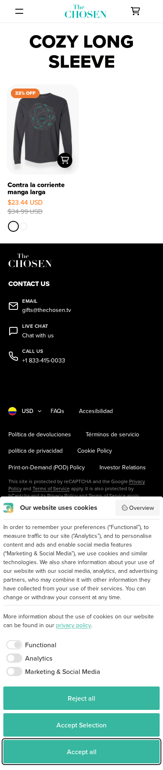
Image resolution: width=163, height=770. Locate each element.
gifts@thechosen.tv (46, 310)
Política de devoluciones (39, 434)
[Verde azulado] (23, 226)
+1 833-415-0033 (43, 361)
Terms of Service (51, 488)
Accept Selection (81, 724)
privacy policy (73, 625)
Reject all (81, 698)
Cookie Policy (94, 451)
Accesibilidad (96, 411)
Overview (141, 508)
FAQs (57, 411)
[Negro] (13, 226)
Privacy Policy (62, 495)
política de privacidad (35, 451)
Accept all (82, 751)
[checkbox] (29, 645)
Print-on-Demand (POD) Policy (46, 467)
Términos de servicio (112, 434)
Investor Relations (122, 467)
